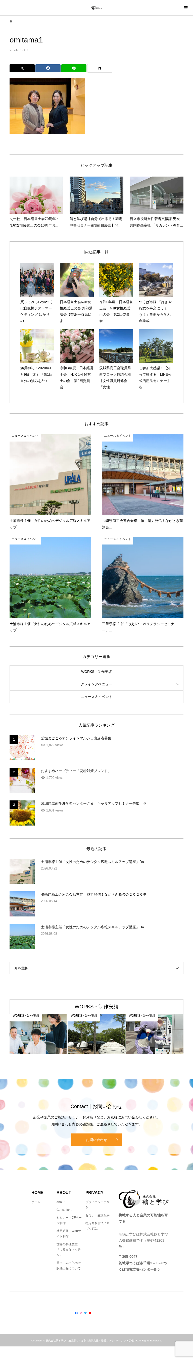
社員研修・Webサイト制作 (69, 1233)
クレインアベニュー (96, 684)
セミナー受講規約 (97, 1215)
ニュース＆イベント (96, 697)
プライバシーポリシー (97, 1204)
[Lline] (73, 68)
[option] (39, 1034)
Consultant (64, 1210)
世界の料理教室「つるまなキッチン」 (69, 1249)
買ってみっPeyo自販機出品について (69, 1265)
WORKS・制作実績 (96, 672)
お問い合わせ (96, 1140)
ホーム (35, 1202)
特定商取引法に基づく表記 (97, 1225)
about (60, 1202)
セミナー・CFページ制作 (69, 1220)
